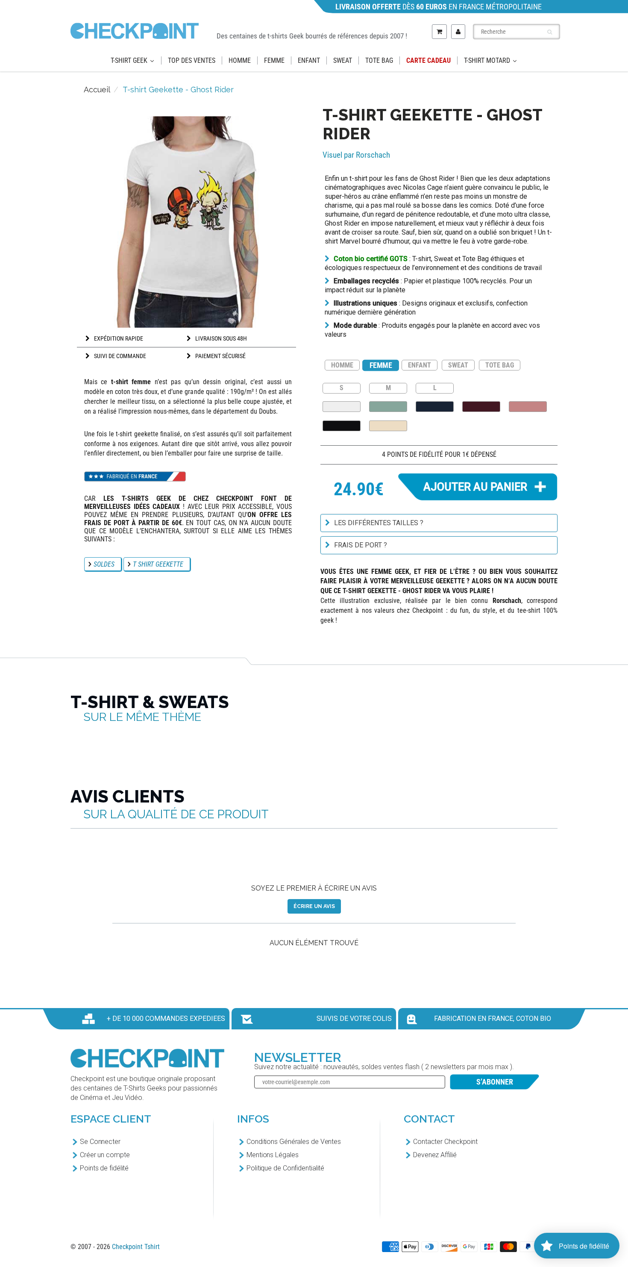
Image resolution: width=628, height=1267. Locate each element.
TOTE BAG (499, 365)
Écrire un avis (314, 906)
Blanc (342, 406)
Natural (388, 425)
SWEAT (458, 365)
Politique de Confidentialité (285, 1168)
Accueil (97, 89)
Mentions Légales (272, 1155)
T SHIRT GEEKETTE (158, 564)
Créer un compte (105, 1155)
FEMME (381, 365)
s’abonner (494, 1081)
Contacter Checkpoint (445, 1142)
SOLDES (104, 564)
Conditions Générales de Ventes (294, 1142)
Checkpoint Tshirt (136, 1247)
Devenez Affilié (435, 1155)
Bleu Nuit (435, 406)
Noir (342, 425)
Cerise (481, 406)
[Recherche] (549, 32)
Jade (388, 406)
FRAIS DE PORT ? (360, 545)
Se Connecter (100, 1142)
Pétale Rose (528, 406)
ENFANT (419, 365)
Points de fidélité (104, 1168)
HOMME (342, 365)
